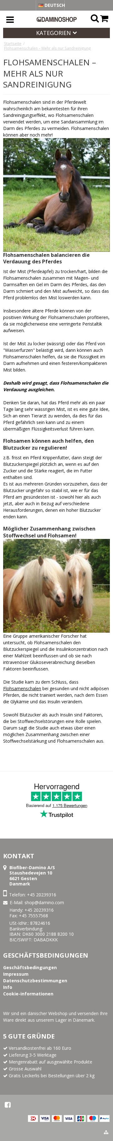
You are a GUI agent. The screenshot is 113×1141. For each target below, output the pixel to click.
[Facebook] (8, 1104)
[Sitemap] (106, 1132)
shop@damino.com (44, 902)
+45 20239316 (41, 895)
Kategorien (54, 33)
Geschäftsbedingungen (45, 955)
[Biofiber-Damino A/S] (56, 19)
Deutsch (53, 5)
